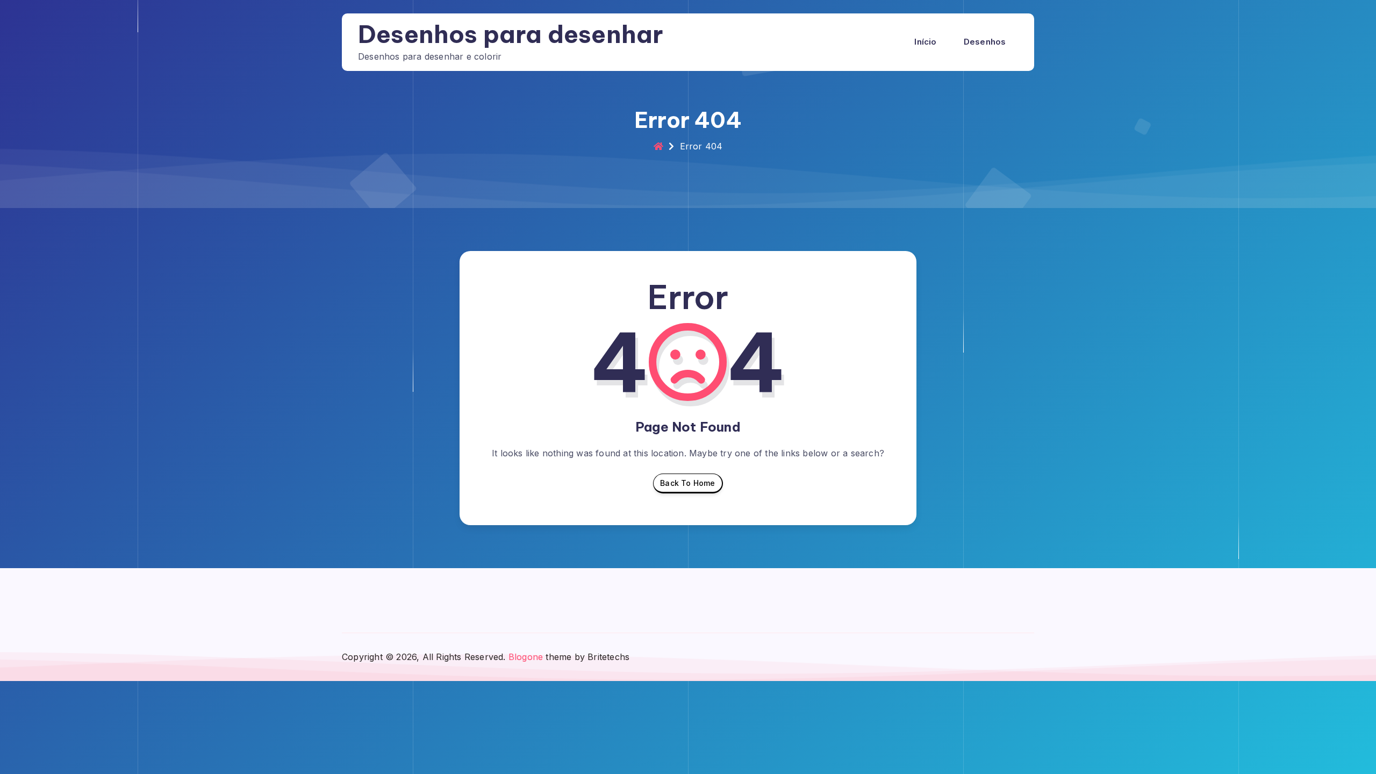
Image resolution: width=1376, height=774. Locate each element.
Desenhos (985, 42)
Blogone (525, 656)
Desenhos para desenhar (510, 34)
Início (925, 42)
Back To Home (687, 483)
